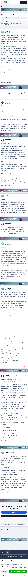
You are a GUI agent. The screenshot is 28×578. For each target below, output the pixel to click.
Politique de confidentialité (11, 556)
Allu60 (6, 31)
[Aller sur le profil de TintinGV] (2, 102)
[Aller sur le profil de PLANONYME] (2, 289)
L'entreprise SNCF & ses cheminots (12, 23)
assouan (7, 452)
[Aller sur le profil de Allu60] (2, 23)
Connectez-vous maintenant (14, 516)
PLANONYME (8, 288)
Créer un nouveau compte (14, 512)
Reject (4, 571)
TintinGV (7, 102)
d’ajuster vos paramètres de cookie (9, 566)
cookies (13, 563)
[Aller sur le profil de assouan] (2, 453)
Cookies (20, 556)
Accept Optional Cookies (19, 571)
